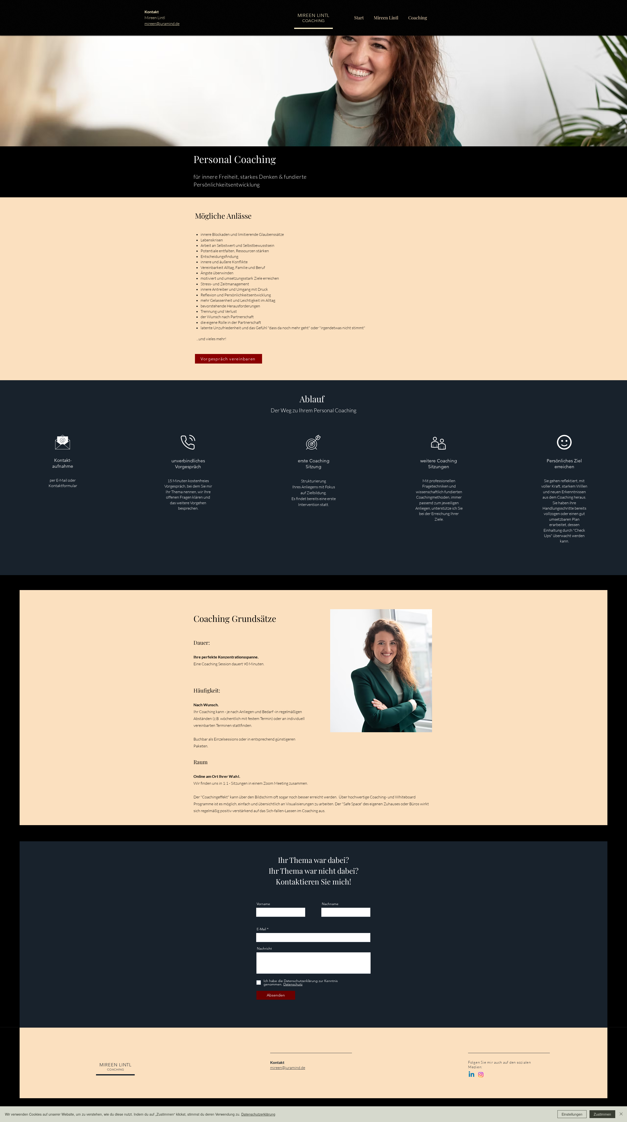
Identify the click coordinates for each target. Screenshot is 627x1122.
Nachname (330, 904)
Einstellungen (572, 1114)
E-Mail (261, 929)
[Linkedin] (471, 1074)
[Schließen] (621, 1114)
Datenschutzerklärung (258, 1114)
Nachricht (264, 948)
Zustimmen (602, 1114)
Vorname (263, 904)
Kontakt (152, 11)
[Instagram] (480, 1074)
